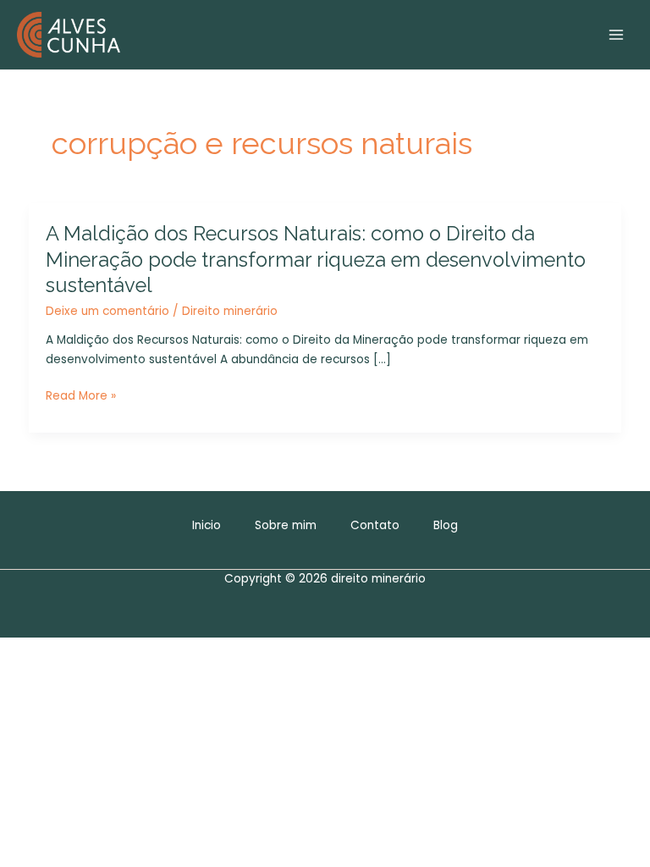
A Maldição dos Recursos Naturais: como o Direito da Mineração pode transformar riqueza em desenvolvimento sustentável (316, 260)
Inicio (206, 525)
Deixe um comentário (107, 311)
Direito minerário (230, 311)
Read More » (81, 396)
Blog (445, 525)
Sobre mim (286, 525)
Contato (374, 525)
